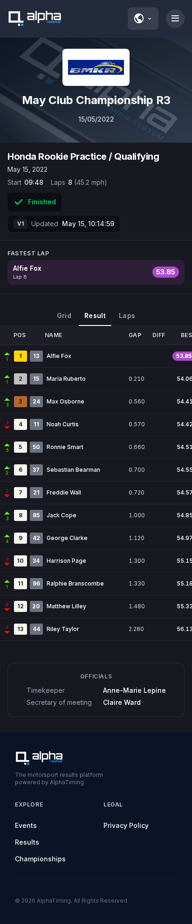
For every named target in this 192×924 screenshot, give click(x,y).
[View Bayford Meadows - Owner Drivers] (96, 67)
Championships (40, 859)
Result (95, 315)
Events (26, 825)
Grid (64, 315)
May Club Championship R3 (96, 100)
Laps (127, 315)
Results (27, 842)
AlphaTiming (54, 900)
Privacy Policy (126, 825)
